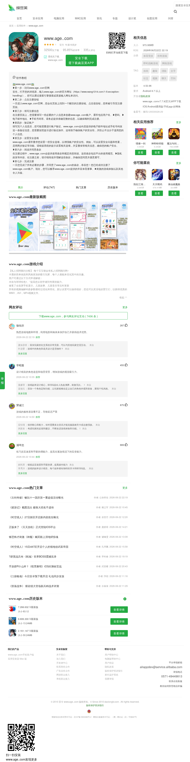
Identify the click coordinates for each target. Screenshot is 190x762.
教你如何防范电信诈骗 (171, 685)
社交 (145, 78)
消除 (164, 71)
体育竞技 (148, 56)
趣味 (155, 71)
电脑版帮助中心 (112, 658)
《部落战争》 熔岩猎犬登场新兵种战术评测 (34, 586)
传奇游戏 (162, 56)
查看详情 (119, 609)
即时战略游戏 (150, 63)
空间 (173, 78)
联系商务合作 (63, 666)
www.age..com (17, 7)
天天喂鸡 (157, 184)
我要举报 (109, 678)
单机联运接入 (63, 678)
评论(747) (49, 187)
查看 (140, 152)
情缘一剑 (140, 143)
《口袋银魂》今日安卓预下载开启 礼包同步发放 (36, 576)
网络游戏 (167, 63)
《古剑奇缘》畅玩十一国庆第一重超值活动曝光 (36, 497)
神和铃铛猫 (157, 143)
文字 (173, 71)
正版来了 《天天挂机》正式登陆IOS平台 (32, 527)
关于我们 (60, 654)
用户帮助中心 (111, 654)
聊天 (164, 78)
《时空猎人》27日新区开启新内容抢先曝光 (34, 517)
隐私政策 (145, 96)
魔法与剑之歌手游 (174, 143)
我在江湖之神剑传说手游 (140, 184)
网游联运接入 (63, 674)
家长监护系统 (111, 674)
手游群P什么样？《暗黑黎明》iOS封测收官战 (35, 566)
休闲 (145, 71)
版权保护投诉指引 (114, 670)
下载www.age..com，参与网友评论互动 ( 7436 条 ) (68, 316)
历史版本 (113, 187)
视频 (155, 78)
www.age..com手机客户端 (21, 654)
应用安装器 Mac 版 (17, 658)
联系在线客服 (175, 681)
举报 (2, 380)
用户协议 (109, 662)
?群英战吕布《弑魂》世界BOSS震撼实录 (32, 556)
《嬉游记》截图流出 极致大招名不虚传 (31, 507)
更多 (125, 307)
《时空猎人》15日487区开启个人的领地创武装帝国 (38, 546)
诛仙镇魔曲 (174, 184)
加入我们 (60, 658)
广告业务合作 (63, 670)
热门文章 (81, 187)
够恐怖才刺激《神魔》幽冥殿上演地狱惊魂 (33, 537)
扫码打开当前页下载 (117, 52)
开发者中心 (62, 662)
